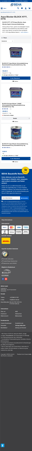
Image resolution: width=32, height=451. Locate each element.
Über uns (3, 311)
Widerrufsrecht (4, 316)
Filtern (5, 38)
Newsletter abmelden (6, 213)
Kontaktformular (19, 323)
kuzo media (28, 354)
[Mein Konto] (25, 8)
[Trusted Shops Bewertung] (15, 254)
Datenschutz (18, 313)
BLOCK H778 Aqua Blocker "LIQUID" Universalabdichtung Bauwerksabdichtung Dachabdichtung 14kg (13, 105)
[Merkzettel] (21, 8)
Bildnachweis (18, 316)
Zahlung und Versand (20, 327)
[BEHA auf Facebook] (3, 279)
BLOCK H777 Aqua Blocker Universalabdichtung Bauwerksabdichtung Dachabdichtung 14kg (15, 64)
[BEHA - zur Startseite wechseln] (16, 5)
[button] (2, 445)
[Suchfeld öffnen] (18, 8)
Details (15, 118)
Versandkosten (10, 335)
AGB (11, 207)
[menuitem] (7, 1)
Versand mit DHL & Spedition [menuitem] (21, 1)
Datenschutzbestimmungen (14, 201)
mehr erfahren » (25, 32)
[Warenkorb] (29, 8)
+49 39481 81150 (14, 297)
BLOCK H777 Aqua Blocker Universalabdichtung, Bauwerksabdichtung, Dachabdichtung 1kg (15, 144)
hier (12, 350)
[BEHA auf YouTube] (6, 279)
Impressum (4, 313)
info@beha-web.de (14, 299)
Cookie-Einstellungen (6, 323)
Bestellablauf (4, 327)
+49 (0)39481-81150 (6, 1)
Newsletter (3, 325)
